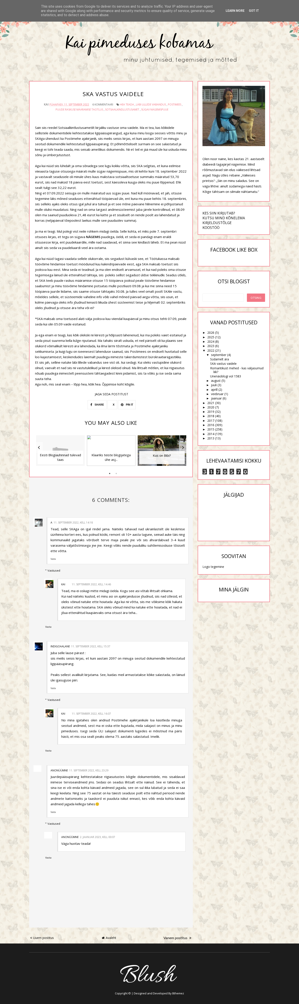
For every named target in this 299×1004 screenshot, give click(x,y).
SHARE (99, 404)
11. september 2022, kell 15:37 (90, 646)
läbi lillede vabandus (151, 104)
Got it (254, 10)
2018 (210, 416)
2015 (210, 429)
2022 (210, 350)
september (218, 355)
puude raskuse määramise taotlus (79, 109)
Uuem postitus (43, 938)
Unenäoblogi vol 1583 (225, 376)
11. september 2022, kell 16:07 (91, 713)
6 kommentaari (102, 104)
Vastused (53, 570)
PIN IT (129, 404)
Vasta (53, 558)
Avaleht (111, 938)
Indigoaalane (60, 646)
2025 (210, 337)
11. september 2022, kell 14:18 (73, 522)
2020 (210, 407)
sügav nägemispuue (154, 109)
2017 (210, 420)
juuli (214, 385)
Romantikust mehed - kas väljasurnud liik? (237, 370)
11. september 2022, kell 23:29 (88, 770)
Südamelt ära (219, 359)
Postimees (174, 104)
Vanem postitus (176, 938)
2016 (210, 425)
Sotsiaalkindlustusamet (122, 109)
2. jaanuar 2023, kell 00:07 (97, 837)
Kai (63, 584)
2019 (210, 412)
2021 (210, 403)
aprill (214, 389)
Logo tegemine (213, 567)
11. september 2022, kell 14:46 (91, 584)
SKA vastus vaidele (223, 363)
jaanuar (216, 398)
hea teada (127, 104)
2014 (210, 434)
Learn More (235, 10)
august (216, 380)
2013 (210, 438)
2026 (210, 332)
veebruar (217, 394)
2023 (210, 346)
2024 (210, 341)
